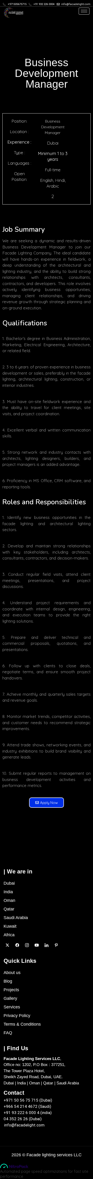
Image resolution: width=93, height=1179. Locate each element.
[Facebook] (17, 945)
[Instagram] (27, 945)
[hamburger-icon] (84, 11)
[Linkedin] (46, 945)
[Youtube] (36, 945)
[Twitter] (7, 945)
